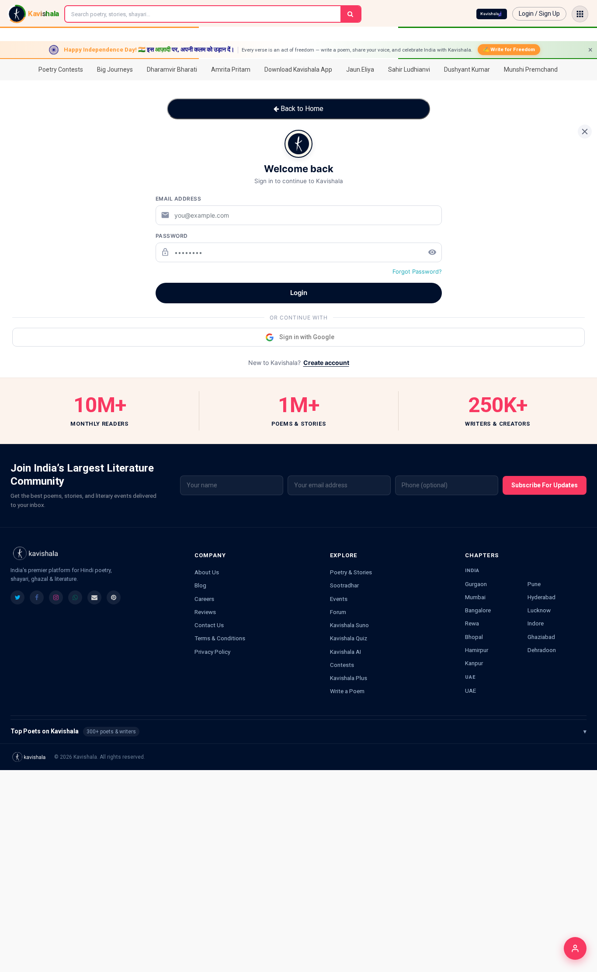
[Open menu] (580, 14)
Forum (338, 611)
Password (172, 236)
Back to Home (301, 108)
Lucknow (539, 610)
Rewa (472, 623)
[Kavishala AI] (491, 14)
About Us (206, 572)
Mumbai (475, 597)
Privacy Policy (212, 651)
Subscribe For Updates (544, 485)
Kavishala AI (345, 651)
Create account (326, 362)
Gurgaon (476, 583)
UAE (470, 690)
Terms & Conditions (219, 638)
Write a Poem (347, 690)
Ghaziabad (541, 636)
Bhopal (474, 636)
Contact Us (209, 624)
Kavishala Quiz (348, 638)
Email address (178, 198)
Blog (200, 585)
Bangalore (478, 610)
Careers (204, 598)
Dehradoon (542, 649)
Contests (342, 664)
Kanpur (474, 663)
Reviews (205, 611)
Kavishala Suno (349, 624)
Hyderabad (541, 597)
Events (338, 598)
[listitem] (17, 597)
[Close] (585, 132)
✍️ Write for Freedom (509, 49)
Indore (536, 623)
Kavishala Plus (348, 677)
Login (298, 292)
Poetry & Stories (351, 572)
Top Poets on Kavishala (298, 731)
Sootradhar (344, 585)
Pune (534, 583)
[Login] (575, 948)
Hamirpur (476, 649)
